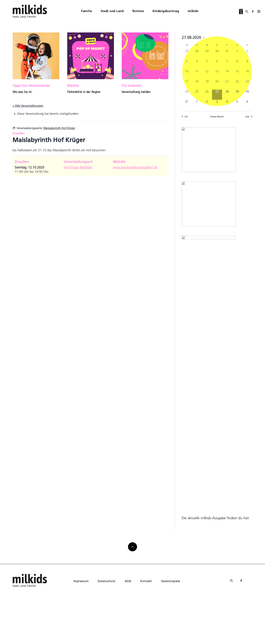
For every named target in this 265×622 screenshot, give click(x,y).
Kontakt (146, 581)
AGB (128, 581)
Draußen (19, 133)
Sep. (248, 116)
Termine (138, 11)
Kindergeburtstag (166, 11)
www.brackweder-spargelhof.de (135, 167)
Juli (186, 116)
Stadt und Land (112, 11)
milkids (193, 11)
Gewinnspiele (170, 581)
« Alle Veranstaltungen (28, 105)
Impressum (81, 581)
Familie (86, 11)
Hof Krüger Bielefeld (78, 167)
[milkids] (35, 11)
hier (246, 518)
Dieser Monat (217, 116)
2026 (241, 12)
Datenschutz (106, 581)
